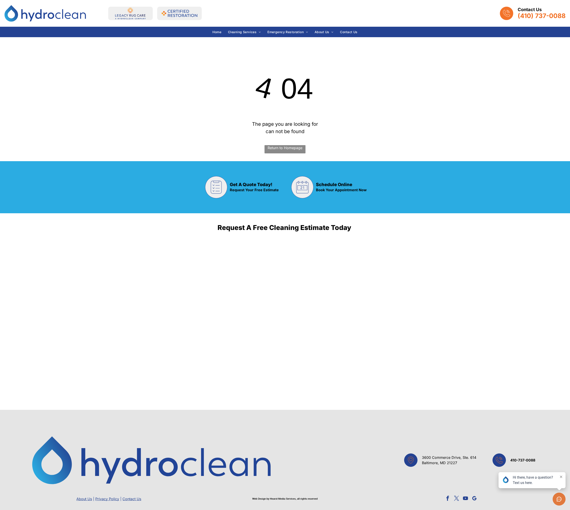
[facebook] (448, 498)
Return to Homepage (285, 148)
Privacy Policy (107, 499)
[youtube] (465, 498)
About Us (84, 499)
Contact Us (131, 499)
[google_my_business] (474, 498)
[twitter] (456, 498)
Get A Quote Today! (251, 184)
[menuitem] (217, 31)
